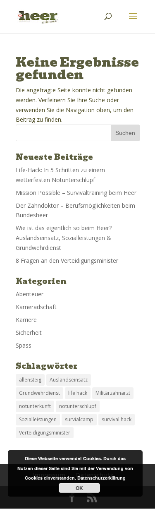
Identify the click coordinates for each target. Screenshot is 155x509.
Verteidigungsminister (44, 432)
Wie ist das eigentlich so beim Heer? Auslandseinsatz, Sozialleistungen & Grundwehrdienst (64, 238)
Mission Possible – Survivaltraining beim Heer (76, 193)
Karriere (26, 320)
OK (79, 488)
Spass (23, 345)
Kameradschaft (36, 307)
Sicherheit (29, 332)
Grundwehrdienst (39, 392)
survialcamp (79, 419)
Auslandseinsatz (69, 379)
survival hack (116, 419)
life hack (77, 392)
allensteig (30, 379)
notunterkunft (35, 406)
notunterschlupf (77, 406)
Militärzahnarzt (112, 392)
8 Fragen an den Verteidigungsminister (67, 260)
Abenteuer (29, 294)
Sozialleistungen (38, 419)
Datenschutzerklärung (101, 478)
